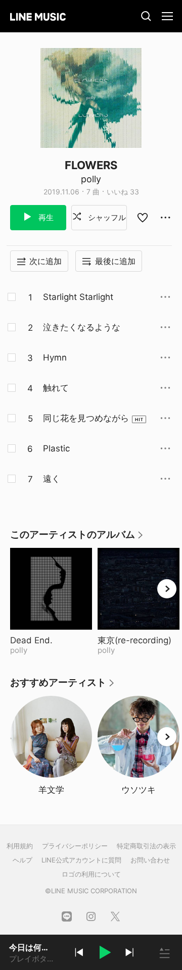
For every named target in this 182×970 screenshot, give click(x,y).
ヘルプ (22, 860)
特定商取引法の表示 (146, 846)
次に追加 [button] (45, 261)
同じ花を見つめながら (86, 418)
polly (91, 179)
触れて (56, 388)
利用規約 (20, 846)
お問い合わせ (150, 860)
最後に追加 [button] (115, 261)
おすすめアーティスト (62, 686)
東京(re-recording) (138, 640)
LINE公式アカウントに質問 (81, 860)
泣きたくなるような (81, 327)
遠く (51, 479)
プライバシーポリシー (75, 846)
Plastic (56, 448)
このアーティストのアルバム (77, 538)
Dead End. (51, 640)
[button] (104, 953)
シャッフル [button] (106, 217)
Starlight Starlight (78, 297)
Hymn (55, 357)
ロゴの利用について (91, 874)
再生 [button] (45, 217)
